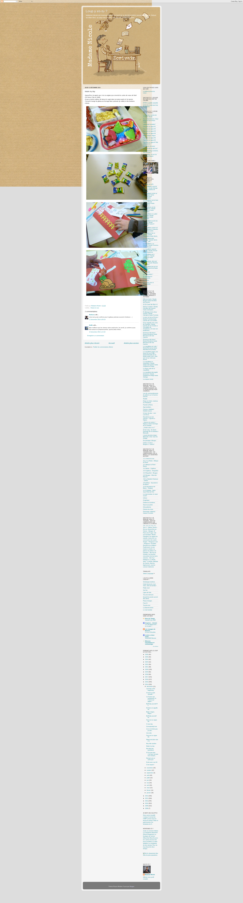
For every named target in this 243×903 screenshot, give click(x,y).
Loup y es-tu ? (96, 11)
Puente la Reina (148, 405)
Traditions (146, 280)
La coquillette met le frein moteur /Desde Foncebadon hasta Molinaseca (150, 202)
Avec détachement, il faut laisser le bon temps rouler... (150, 120)
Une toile (149, 733)
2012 (147, 798)
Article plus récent (92, 343)
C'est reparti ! (150, 764)
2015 (147, 682)
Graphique (146, 500)
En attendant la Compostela (147, 277)
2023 (147, 662)
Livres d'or (151, 538)
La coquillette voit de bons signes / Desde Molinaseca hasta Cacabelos (149, 209)
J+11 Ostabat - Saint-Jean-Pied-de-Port (149, 491)
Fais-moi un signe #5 (149, 138)
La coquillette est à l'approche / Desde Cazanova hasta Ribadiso (148, 257)
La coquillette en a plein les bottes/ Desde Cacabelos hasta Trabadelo (150, 216)
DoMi (90, 325)
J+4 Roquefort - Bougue (150, 473)
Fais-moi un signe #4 (149, 133)
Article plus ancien (131, 343)
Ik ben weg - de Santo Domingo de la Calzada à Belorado (150, 431)
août (148, 775)
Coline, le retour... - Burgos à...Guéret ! (149, 443)
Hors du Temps (150, 618)
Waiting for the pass (149, 146)
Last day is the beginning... (150, 689)
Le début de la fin (148, 184)
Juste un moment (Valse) (150, 831)
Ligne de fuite (147, 592)
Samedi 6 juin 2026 (150, 620)
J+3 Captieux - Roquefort (150, 470)
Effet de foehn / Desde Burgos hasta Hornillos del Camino (150, 300)
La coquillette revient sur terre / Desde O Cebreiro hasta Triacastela (150, 229)
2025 (147, 657)
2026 (147, 654)
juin (148, 780)
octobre (149, 770)
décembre (150, 686)
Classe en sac (95, 308)
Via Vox (145, 590)
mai (148, 782)
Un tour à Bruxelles (150, 632)
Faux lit (145, 603)
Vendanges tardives (149, 582)
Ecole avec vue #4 (151, 762)
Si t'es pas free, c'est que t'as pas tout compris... (152, 754)
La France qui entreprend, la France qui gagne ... (151, 699)
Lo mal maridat (147, 610)
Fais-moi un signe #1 (149, 126)
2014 (147, 684)
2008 (147, 808)
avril (148, 785)
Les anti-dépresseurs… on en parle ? (151, 625)
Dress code (146, 272)
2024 (147, 659)
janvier (149, 792)
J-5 (144, 525)
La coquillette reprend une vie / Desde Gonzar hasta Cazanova (150, 250)
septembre (150, 773)
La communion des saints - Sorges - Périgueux (150, 539)
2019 (147, 672)
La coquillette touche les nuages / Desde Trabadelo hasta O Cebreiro (150, 223)
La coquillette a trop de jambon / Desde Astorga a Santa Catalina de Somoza (150, 189)
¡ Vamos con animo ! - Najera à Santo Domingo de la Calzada (150, 424)
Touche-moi (146, 605)
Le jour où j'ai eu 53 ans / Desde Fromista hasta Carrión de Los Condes (150, 319)
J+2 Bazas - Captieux (149, 468)
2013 (147, 796)
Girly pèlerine (147, 507)
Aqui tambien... (147, 407)
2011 (146, 801)
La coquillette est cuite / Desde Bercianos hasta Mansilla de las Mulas (150, 348)
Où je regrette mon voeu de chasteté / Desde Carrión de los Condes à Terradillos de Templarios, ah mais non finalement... (150, 326)
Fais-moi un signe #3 (149, 131)
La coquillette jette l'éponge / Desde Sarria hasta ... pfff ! (150, 240)
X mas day (149, 724)
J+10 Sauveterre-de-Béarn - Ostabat (149, 487)
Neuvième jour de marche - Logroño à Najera (149, 418)
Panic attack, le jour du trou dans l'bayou (150, 155)
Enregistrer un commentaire (95, 335)
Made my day (150, 746)
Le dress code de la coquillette (149, 369)
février (149, 790)
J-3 (149, 525)
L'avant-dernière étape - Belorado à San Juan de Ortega (150, 437)
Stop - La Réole (147, 561)
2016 (147, 679)
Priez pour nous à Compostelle (148, 283)
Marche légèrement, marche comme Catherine (149, 565)
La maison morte (148, 379)
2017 (147, 677)
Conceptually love (151, 726)
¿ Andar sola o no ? (149, 427)
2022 (147, 664)
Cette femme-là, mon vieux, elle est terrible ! (150, 584)
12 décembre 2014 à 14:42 (97, 332)
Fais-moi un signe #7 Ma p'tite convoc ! (150, 143)
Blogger (132, 886)
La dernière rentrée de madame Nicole (150, 115)
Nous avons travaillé (149, 815)
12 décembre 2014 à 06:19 (97, 319)
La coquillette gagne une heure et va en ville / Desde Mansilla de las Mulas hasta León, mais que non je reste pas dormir (150, 355)
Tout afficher (155, 646)
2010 (147, 803)
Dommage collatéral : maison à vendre (149, 512)
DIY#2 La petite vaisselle (150, 103)
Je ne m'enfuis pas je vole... (152, 729)
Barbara (91, 314)
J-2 (152, 525)
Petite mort (146, 588)
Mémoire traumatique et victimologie (149, 642)
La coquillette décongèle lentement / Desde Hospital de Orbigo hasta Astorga (150, 375)
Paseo (145, 286)
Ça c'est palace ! (148, 274)
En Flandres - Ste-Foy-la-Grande (149, 552)
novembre (150, 768)
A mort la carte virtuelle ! (150, 693)
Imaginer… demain (151, 623)
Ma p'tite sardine (151, 743)
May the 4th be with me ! (150, 148)
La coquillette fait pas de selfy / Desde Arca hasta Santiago (150, 268)
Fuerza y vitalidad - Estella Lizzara (149, 410)
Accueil (112, 343)
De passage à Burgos (149, 440)
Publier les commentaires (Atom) (103, 347)
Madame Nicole (150, 874)
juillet (148, 777)
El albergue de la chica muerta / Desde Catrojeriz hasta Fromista (150, 313)
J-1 (155, 525)
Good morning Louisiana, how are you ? (150, 151)
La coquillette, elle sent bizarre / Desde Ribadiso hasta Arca (150, 263)
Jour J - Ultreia (147, 527)
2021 (147, 667)
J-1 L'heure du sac (148, 458)
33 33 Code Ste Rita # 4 (150, 304)
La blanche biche (148, 607)
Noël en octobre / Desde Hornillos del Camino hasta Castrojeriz (150, 308)
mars (148, 787)
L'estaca (145, 817)
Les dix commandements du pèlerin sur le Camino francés (150, 395)
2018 (147, 674)
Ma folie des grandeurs (150, 749)
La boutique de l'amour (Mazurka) (149, 836)
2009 (147, 806)
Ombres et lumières (149, 502)
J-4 (147, 525)
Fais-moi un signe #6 (149, 140)
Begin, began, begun (149, 135)
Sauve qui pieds (148, 505)
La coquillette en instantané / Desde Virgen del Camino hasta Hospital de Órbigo (150, 364)
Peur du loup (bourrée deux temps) (150, 846)
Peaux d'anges (147, 601)
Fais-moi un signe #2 (149, 129)
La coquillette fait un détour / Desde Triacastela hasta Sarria (150, 234)
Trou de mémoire (148, 594)
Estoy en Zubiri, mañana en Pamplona (150, 401)
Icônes (145, 498)
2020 (147, 669)
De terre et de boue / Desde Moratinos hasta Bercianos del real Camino (150, 335)
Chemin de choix (148, 509)
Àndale (145, 398)
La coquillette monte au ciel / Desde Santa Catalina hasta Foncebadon (150, 196)
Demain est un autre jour (150, 758)
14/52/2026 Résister (150, 638)
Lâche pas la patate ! (149, 124)
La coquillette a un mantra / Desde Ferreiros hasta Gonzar (150, 245)
